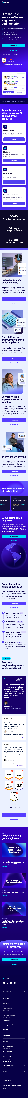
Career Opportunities (8, 1025)
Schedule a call (13, 50)
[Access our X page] (8, 983)
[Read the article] (14, 850)
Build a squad (14, 160)
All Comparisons (7, 1061)
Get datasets (14, 182)
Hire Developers (13, 45)
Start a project (14, 203)
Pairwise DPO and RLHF (8, 1010)
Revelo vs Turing (7, 1054)
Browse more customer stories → (11, 672)
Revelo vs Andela (7, 1051)
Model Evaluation (7, 1017)
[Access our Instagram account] (15, 983)
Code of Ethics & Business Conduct (12, 1085)
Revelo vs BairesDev (8, 1046)
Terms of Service (7, 1091)
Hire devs (14, 139)
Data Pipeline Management (9, 1015)
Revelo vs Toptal (7, 1048)
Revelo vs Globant (7, 1059)
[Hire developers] (14, 83)
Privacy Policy (6, 1088)
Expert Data (6, 1003)
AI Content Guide (7, 1083)
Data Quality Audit (7, 1013)
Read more (6, 867)
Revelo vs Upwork (7, 1056)
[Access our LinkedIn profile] (11, 983)
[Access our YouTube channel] (4, 983)
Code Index (5, 1006)
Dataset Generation (7, 1008)
